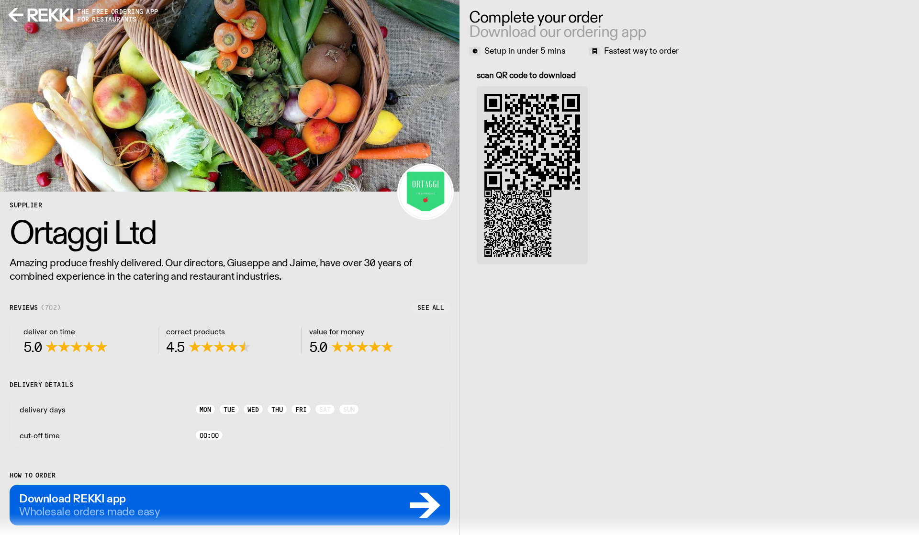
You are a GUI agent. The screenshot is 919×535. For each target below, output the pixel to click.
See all (431, 307)
